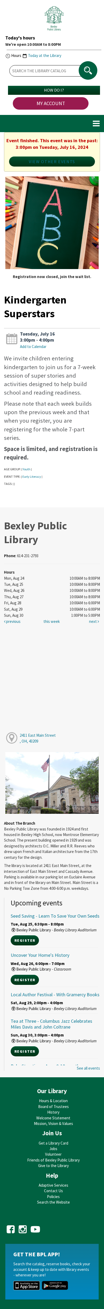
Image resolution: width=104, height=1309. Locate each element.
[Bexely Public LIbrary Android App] (55, 1285)
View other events (52, 161)
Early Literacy (31, 477)
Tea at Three (51, 1024)
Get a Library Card (53, 1143)
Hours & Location (53, 1100)
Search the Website (53, 1202)
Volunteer (53, 1154)
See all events (88, 1068)
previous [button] (13, 621)
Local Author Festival (55, 994)
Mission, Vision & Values (53, 1123)
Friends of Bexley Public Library (53, 1160)
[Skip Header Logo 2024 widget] (54, 19)
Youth (26, 469)
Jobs (53, 1148)
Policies (53, 1196)
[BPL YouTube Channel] (35, 1227)
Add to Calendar (33, 346)
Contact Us (53, 1190)
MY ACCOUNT (51, 103)
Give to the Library (53, 1165)
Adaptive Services (53, 1185)
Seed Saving (55, 916)
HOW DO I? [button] (54, 90)
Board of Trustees (53, 1106)
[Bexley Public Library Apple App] (26, 1285)
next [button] (93, 621)
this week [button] (51, 621)
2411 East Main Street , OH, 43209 (38, 738)
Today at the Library (44, 55)
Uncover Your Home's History (40, 955)
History (53, 1112)
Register (24, 940)
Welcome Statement (53, 1117)
